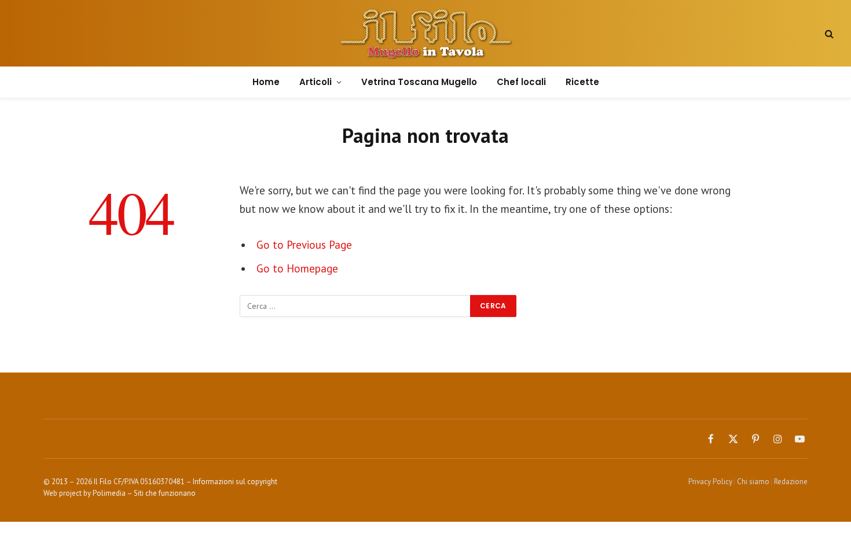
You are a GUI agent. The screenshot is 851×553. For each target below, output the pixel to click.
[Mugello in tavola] (425, 33)
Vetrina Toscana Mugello (419, 82)
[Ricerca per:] (355, 306)
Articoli (315, 82)
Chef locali (521, 82)
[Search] (828, 33)
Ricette (582, 82)
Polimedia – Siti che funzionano (144, 493)
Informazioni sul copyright (235, 481)
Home (266, 82)
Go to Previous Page (304, 245)
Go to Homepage (297, 268)
